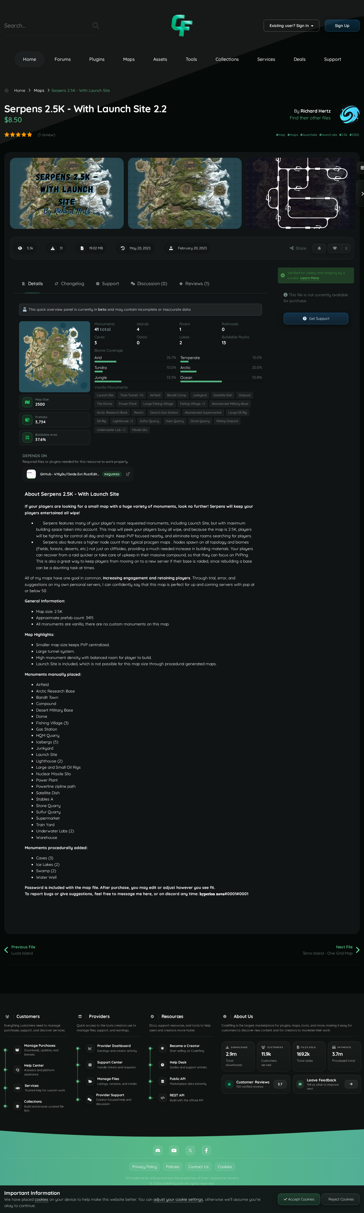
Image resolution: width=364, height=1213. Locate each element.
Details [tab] (35, 283)
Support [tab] (110, 283)
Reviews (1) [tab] (197, 283)
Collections (227, 59)
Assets (160, 59)
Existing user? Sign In (290, 25)
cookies (41, 1199)
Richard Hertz (316, 111)
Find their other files (310, 118)
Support (332, 59)
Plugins (97, 59)
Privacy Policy (144, 1166)
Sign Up (342, 25)
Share (299, 248)
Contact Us (199, 1166)
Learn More (309, 278)
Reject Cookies (340, 1199)
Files (81, 25)
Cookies (225, 1166)
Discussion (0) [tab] (152, 283)
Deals (300, 59)
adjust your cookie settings (178, 1199)
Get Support (318, 318)
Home (29, 59)
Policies (172, 1166)
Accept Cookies (300, 1199)
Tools (191, 59)
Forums (63, 59)
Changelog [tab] (72, 283)
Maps (129, 59)
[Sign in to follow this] (319, 248)
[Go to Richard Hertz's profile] (350, 115)
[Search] (95, 26)
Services (266, 59)
